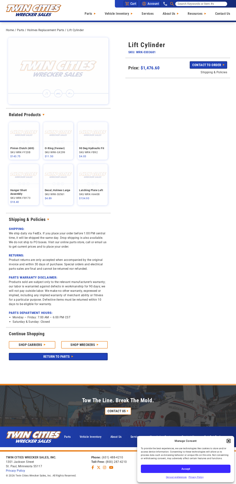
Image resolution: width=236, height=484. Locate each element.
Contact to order (207, 65)
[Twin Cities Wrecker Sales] (33, 10)
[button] (228, 441)
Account (153, 4)
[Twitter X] (98, 467)
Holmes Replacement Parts (45, 30)
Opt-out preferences (176, 477)
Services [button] (136, 437)
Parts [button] (67, 437)
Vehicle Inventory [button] (91, 437)
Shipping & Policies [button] (214, 72)
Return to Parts (57, 356)
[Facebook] (93, 467)
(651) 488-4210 (112, 457)
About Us (169, 13)
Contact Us (222, 13)
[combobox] (201, 4)
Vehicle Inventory (117, 13)
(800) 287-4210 (116, 462)
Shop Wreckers (83, 345)
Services (148, 13)
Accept (185, 469)
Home (10, 30)
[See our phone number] (165, 4)
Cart (133, 4)
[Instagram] (104, 467)
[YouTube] (111, 467)
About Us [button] (116, 437)
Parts (88, 13)
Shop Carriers (31, 345)
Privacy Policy (196, 477)
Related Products (25, 114)
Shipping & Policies (27, 219)
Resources (195, 13)
